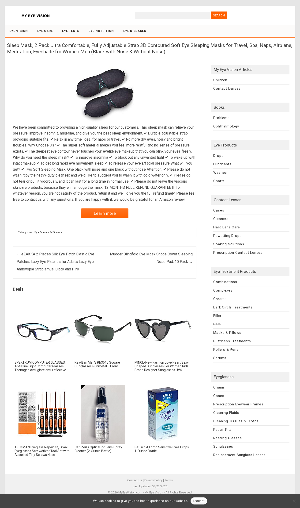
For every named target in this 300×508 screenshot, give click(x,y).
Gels (217, 324)
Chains (219, 387)
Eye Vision (18, 31)
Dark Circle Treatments (233, 307)
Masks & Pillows (227, 333)
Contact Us (134, 480)
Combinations (225, 282)
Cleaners (220, 219)
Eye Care (45, 31)
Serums (219, 358)
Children (220, 80)
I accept (199, 501)
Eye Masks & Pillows (48, 232)
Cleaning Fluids (226, 413)
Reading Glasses (227, 438)
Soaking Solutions (228, 244)
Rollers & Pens (225, 349)
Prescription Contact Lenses (237, 252)
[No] (294, 501)
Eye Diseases (134, 31)
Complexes (222, 290)
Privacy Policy (153, 480)
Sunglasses (223, 446)
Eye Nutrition (101, 31)
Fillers (218, 316)
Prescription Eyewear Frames (238, 404)
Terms (169, 480)
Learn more (105, 213)
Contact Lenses (226, 88)
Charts (219, 181)
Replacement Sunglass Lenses (239, 455)
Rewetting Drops (227, 236)
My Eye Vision (154, 492)
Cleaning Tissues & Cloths (236, 421)
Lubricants (222, 164)
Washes (220, 172)
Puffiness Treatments (232, 341)
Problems (221, 118)
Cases (218, 210)
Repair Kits (222, 429)
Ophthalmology (226, 126)
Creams (220, 299)
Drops (218, 156)
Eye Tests (70, 31)
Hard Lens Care (226, 227)
